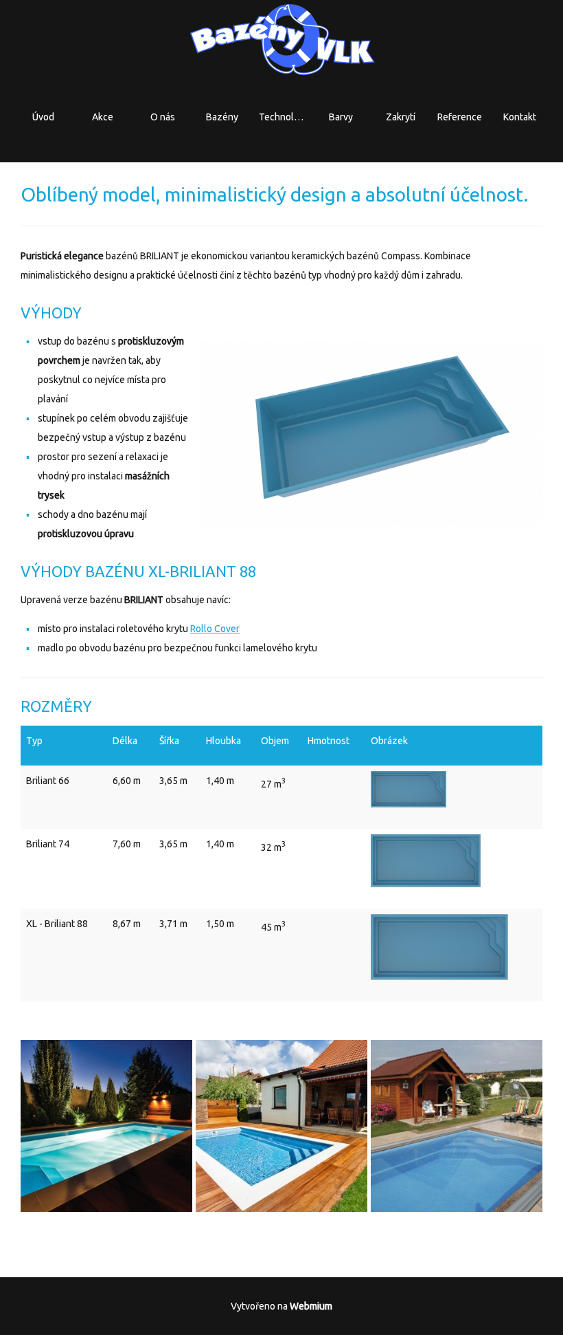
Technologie (285, 116)
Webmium (311, 1306)
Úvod (43, 116)
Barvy (341, 116)
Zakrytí (400, 116)
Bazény (222, 116)
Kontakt (519, 116)
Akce (102, 116)
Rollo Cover (215, 628)
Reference (459, 116)
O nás (162, 116)
